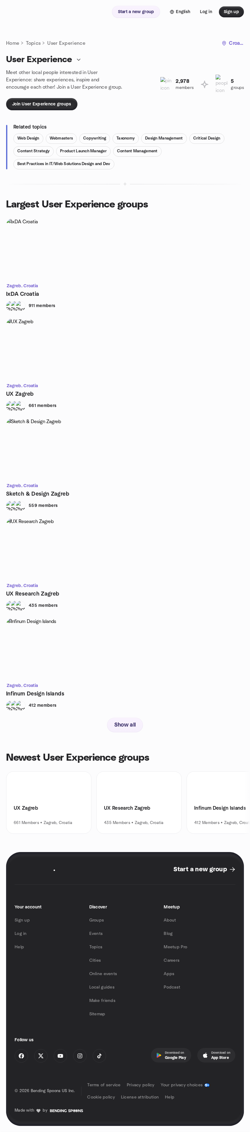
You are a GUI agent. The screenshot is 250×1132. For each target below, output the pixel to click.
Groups (96, 920)
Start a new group (200, 869)
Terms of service (103, 1085)
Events (96, 934)
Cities (95, 960)
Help (19, 947)
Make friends (102, 1001)
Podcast (172, 987)
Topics (33, 43)
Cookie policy (101, 1097)
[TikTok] (99, 1056)
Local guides (102, 987)
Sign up (22, 920)
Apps (169, 974)
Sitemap (97, 1014)
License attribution (140, 1097)
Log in (21, 934)
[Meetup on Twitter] (41, 1056)
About (170, 920)
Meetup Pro (175, 947)
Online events (103, 974)
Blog (168, 934)
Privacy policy (141, 1085)
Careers (172, 960)
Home (12, 43)
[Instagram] (80, 1056)
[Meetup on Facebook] (21, 1056)
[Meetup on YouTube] (60, 1056)
